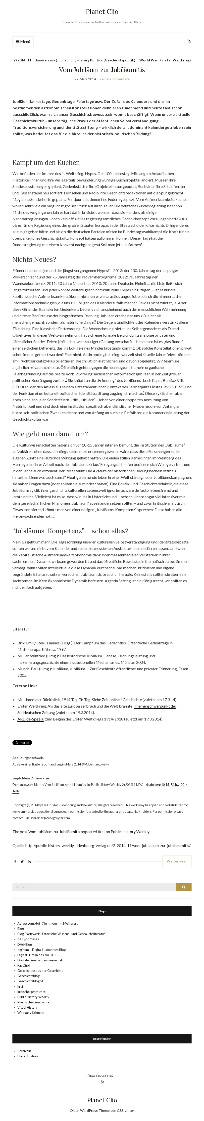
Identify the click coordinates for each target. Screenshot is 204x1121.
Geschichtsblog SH (30, 981)
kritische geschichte (31, 992)
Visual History (27, 1007)
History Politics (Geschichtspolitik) (106, 60)
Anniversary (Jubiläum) (54, 60)
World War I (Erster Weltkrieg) (165, 60)
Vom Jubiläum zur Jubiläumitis (102, 70)
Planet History (27, 1056)
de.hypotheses (28, 939)
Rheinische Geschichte (33, 1002)
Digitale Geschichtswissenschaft (40, 960)
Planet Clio (102, 11)
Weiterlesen (177, 861)
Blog (20, 929)
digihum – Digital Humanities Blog (41, 950)
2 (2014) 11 (22, 60)
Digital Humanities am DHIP (37, 955)
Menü (24, 41)
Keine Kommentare (114, 79)
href (20, 986)
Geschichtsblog (28, 976)
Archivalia (24, 1051)
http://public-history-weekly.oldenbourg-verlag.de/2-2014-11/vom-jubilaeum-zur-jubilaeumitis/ (108, 845)
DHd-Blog (24, 944)
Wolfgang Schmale (30, 1013)
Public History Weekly (130, 831)
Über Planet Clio (100, 1076)
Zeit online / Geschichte (122, 699)
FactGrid (23, 965)
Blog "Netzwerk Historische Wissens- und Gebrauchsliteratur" (61, 934)
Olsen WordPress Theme (90, 1110)
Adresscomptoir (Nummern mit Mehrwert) (48, 923)
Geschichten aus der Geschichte (40, 971)
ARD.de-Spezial (30, 719)
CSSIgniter (125, 1110)
